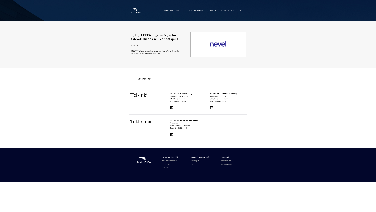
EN (240, 11)
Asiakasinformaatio (228, 164)
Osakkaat (165, 168)
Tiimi (193, 164)
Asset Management (194, 11)
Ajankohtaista (227, 11)
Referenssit (166, 164)
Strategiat (195, 161)
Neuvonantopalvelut (169, 161)
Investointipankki (172, 11)
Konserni (211, 11)
